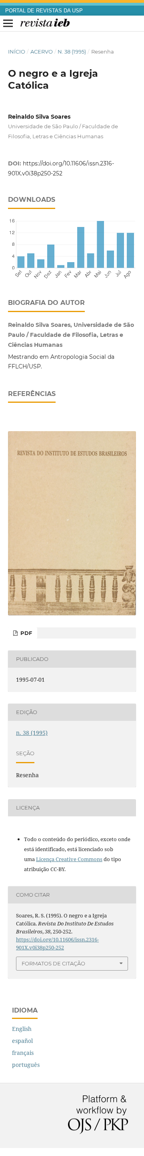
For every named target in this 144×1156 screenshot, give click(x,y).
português (26, 1064)
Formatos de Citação (53, 963)
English (22, 1029)
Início (16, 51)
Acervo (41, 51)
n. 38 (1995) (72, 51)
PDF (25, 633)
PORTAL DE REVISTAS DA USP (44, 11)
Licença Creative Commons (69, 859)
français (23, 1053)
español (22, 1041)
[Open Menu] (8, 24)
